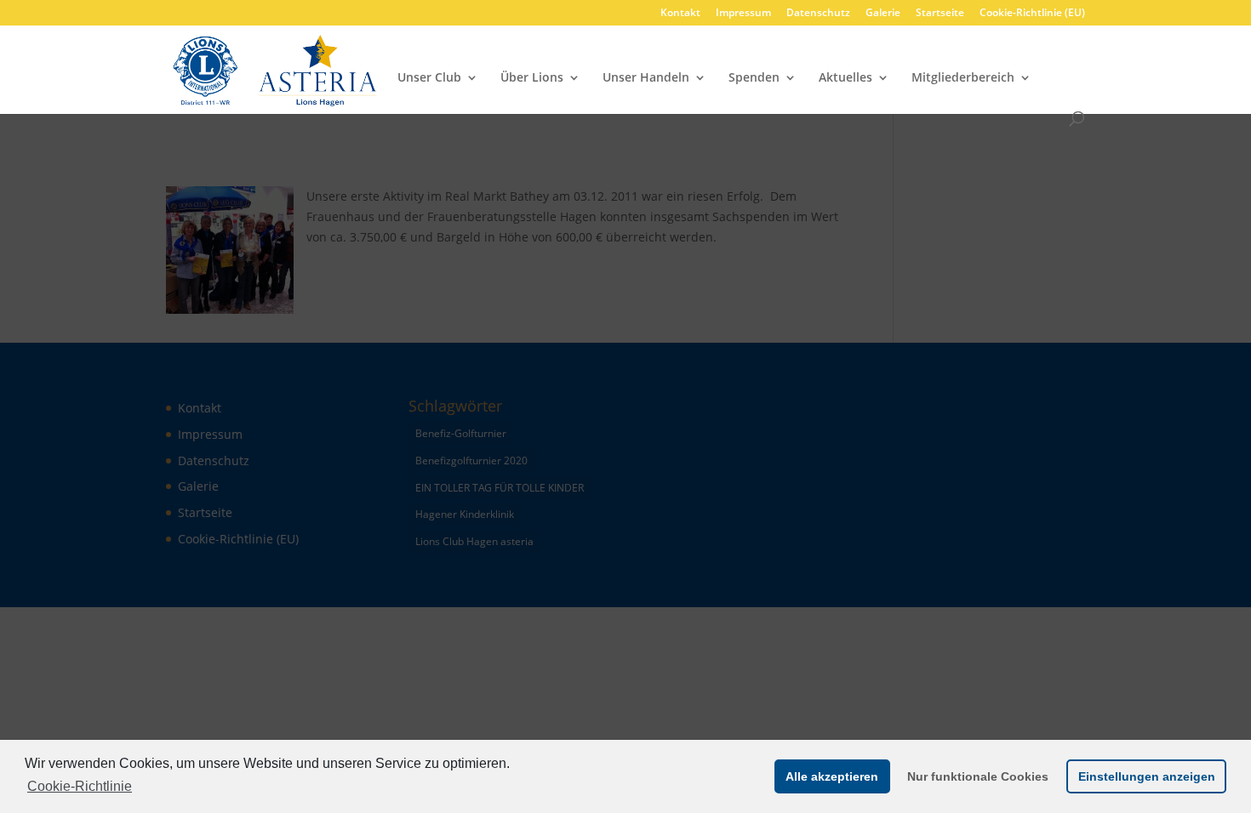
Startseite (940, 14)
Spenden (754, 78)
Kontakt (680, 14)
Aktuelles (845, 78)
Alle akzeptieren (831, 776)
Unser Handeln (646, 78)
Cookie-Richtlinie (79, 786)
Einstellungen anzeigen (1146, 776)
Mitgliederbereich (962, 78)
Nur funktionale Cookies (977, 776)
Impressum (743, 14)
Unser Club (429, 78)
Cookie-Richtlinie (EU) (1032, 14)
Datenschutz (818, 14)
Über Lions (531, 78)
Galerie (882, 14)
